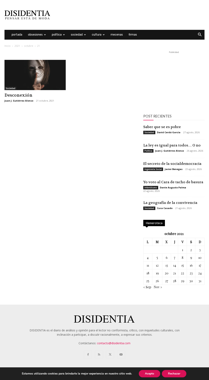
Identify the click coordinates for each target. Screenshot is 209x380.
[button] (200, 35)
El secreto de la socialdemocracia (172, 163)
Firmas (133, 34)
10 (199, 257)
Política (57, 34)
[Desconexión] (35, 75)
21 (174, 273)
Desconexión (18, 95)
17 (200, 265)
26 (157, 281)
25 (147, 281)
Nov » (158, 287)
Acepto (149, 374)
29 (182, 281)
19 (157, 273)
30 (191, 281)
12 (157, 265)
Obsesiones (35, 34)
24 (200, 273)
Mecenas (117, 34)
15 (182, 265)
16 (191, 265)
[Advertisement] (130, 15)
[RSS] (99, 355)
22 (182, 273)
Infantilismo (151, 187)
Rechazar (174, 374)
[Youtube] (121, 355)
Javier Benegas (173, 169)
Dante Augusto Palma (173, 187)
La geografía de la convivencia (170, 202)
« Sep (147, 287)
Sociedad (77, 34)
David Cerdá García (168, 132)
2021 (17, 46)
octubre (28, 46)
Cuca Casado (164, 208)
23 (191, 273)
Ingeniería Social (153, 169)
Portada (17, 34)
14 (174, 265)
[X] (110, 355)
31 (200, 281)
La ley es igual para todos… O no (172, 145)
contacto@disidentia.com (113, 343)
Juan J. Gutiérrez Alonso (18, 100)
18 (147, 273)
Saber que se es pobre (162, 127)
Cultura (96, 34)
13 (166, 265)
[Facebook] (88, 355)
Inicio (7, 46)
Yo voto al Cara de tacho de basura (173, 182)
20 (166, 273)
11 (148, 265)
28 (174, 281)
